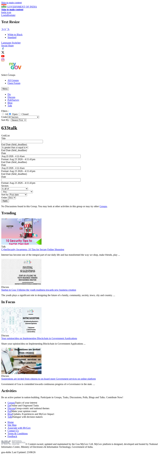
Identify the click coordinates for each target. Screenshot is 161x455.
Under (4, 117)
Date (3, 153)
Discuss (11, 97)
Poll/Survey (13, 100)
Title (3, 138)
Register (11, 15)
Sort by (5, 194)
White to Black (15, 34)
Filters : (5, 111)
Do (9, 94)
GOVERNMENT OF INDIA (22, 6)
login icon (6, 12)
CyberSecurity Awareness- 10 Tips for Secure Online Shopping (32, 249)
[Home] (5, 72)
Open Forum (14, 83)
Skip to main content (11, 2)
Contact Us (13, 430)
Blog (10, 102)
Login (4, 15)
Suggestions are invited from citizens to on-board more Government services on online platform (48, 378)
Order (4, 197)
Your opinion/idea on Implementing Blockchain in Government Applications (39, 338)
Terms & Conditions (18, 433)
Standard (12, 37)
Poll (9, 411)
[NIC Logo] (13, 444)
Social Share (7, 45)
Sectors (4, 185)
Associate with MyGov (19, 428)
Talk (10, 105)
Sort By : (5, 120)
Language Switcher (11, 42)
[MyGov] (15, 72)
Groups (103, 206)
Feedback (12, 436)
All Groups (13, 80)
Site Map (12, 425)
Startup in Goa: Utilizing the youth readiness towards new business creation (38, 290)
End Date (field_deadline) (14, 144)
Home (11, 422)
